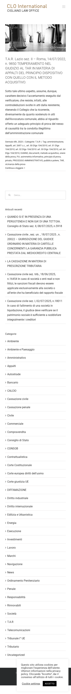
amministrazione (55, 141)
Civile (10, 415)
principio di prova (52, 156)
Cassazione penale (18, 407)
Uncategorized (16, 655)
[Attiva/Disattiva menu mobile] (64, 6)
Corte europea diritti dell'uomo (25, 473)
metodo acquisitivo (49, 153)
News (10, 572)
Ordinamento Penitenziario (23, 580)
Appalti (8, 145)
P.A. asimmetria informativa (30, 156)
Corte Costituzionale (19, 465)
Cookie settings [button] (31, 683)
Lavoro (11, 547)
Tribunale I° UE (16, 638)
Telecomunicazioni (18, 630)
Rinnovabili (14, 605)
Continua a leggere (14, 168)
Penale (11, 589)
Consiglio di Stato (18, 440)
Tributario (13, 646)
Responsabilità (16, 597)
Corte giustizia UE (18, 481)
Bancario (12, 382)
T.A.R (37, 141)
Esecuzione (14, 531)
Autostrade (14, 374)
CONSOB (12, 448)
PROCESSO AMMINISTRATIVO (28, 160)
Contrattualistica (17, 457)
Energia (11, 523)
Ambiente (13, 341)
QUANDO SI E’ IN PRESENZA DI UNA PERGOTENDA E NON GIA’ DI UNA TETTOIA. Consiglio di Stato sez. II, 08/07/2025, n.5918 (34, 221)
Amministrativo (16, 357)
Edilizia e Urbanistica (20, 514)
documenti (34, 153)
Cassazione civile (17, 399)
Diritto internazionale (20, 506)
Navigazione (14, 564)
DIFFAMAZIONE (16, 490)
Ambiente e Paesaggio (20, 349)
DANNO (24, 153)
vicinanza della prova (15, 164)
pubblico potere (51, 160)
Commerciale (15, 423)
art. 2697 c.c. (19, 145)
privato (8, 160)
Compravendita (16, 432)
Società (11, 613)
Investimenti (14, 539)
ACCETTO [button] (49, 683)
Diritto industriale (17, 498)
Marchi (11, 556)
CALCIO (11, 390)
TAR (62, 160)
